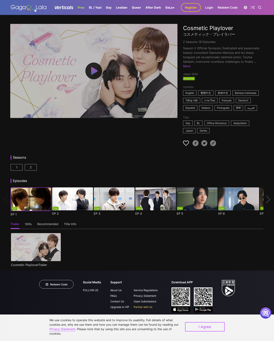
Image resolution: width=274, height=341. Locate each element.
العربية (251, 107)
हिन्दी (238, 107)
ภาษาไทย (209, 100)
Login (209, 7)
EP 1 (14, 214)
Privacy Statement (145, 295)
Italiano (205, 107)
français (227, 100)
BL (198, 123)
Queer (136, 7)
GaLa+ (170, 7)
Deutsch (243, 100)
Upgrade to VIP (119, 307)
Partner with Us (143, 307)
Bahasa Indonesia (245, 92)
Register (191, 7)
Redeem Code (227, 7)
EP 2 (55, 213)
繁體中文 (206, 92)
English (189, 92)
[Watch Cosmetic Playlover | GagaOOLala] (28, 7)
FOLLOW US (90, 290)
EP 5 (180, 213)
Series (203, 130)
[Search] (259, 7)
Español (190, 107)
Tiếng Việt (191, 100)
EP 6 (221, 213)
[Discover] (252, 7)
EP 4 (138, 213)
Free (81, 7)
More (186, 66)
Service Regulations (146, 290)
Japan (189, 130)
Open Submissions (145, 301)
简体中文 (223, 92)
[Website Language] (245, 7)
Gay (108, 7)
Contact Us (117, 301)
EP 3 (97, 213)
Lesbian (121, 7)
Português (223, 107)
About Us (116, 290)
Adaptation (240, 123)
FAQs (113, 295)
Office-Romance (217, 123)
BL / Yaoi (95, 7)
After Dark (153, 7)
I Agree (205, 327)
